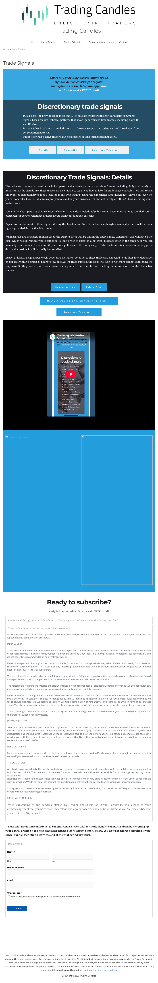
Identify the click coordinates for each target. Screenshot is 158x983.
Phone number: (15, 867)
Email (11, 880)
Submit (17, 908)
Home (34, 42)
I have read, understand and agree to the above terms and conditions (46, 896)
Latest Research (49, 42)
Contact (123, 42)
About (112, 42)
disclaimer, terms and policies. (102, 970)
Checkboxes (14, 893)
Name (11, 852)
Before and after (97, 42)
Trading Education (73, 42)
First (9, 861)
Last (53, 861)
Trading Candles (79, 30)
